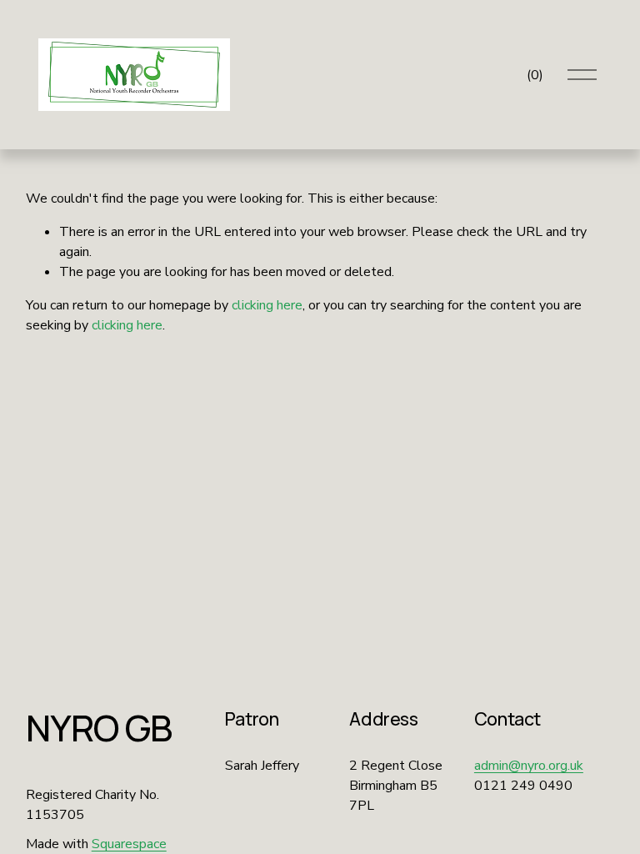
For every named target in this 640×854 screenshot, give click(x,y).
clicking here (267, 305)
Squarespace (129, 844)
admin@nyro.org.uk (528, 765)
